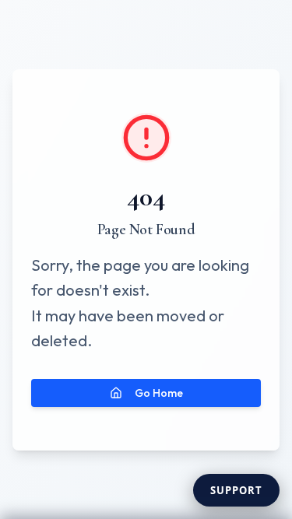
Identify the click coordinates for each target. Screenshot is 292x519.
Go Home (159, 393)
